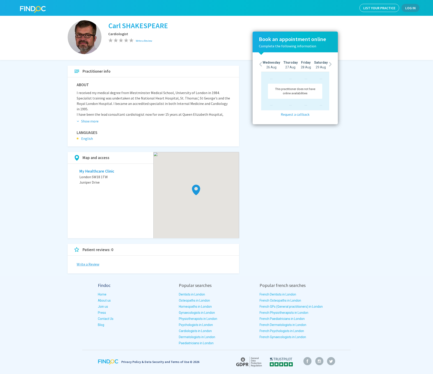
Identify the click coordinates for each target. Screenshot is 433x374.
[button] (196, 190)
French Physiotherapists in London (284, 312)
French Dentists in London (278, 294)
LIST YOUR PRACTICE (379, 8)
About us (104, 300)
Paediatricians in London (196, 343)
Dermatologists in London (197, 337)
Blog (101, 325)
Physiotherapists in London (198, 319)
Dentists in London (192, 294)
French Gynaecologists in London (283, 337)
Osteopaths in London (194, 300)
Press (102, 312)
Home (102, 294)
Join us (103, 306)
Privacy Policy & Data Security (142, 362)
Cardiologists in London (195, 331)
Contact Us (105, 319)
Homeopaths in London (195, 306)
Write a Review (88, 264)
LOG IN (410, 8)
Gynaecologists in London (197, 312)
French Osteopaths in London (280, 300)
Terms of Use (180, 362)
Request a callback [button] (295, 114)
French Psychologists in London (282, 331)
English (87, 138)
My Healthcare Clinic (96, 171)
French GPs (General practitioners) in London (291, 306)
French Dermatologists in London (283, 325)
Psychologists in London (196, 325)
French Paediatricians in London (282, 319)
